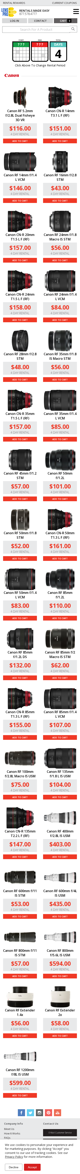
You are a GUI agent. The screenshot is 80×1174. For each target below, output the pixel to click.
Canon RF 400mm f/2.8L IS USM (60, 833)
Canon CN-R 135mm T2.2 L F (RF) (20, 833)
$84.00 (60, 307)
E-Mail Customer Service (60, 1132)
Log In (14, 21)
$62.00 (60, 665)
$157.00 (20, 248)
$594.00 (60, 963)
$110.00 (60, 605)
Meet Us (9, 1129)
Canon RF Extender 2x (60, 1012)
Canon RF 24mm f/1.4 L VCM (60, 296)
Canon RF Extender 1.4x (20, 1012)
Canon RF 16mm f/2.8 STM (60, 177)
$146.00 (20, 188)
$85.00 (60, 426)
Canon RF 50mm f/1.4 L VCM (20, 594)
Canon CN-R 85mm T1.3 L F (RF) (20, 714)
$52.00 (20, 546)
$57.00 (20, 486)
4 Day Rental (20, 134)
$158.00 (20, 307)
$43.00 (60, 188)
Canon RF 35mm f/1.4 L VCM (60, 415)
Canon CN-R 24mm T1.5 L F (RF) (20, 296)
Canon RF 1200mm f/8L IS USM (20, 1072)
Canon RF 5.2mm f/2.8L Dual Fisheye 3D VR (20, 115)
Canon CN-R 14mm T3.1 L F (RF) (60, 113)
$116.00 (20, 128)
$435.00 (60, 904)
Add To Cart (20, 140)
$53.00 (20, 904)
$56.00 (60, 248)
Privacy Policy (14, 1157)
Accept (32, 1167)
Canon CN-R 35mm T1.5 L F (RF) (20, 415)
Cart (65, 21)
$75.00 (20, 784)
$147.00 (20, 844)
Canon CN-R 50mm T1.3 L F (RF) (60, 535)
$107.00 (60, 725)
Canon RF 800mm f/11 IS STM (20, 952)
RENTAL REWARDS (14, 3)
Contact (40, 21)
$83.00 (20, 605)
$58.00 (60, 1023)
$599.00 (20, 1083)
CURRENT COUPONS (64, 3)
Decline (13, 1167)
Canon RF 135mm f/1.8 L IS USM (60, 773)
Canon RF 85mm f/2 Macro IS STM (60, 654)
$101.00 (60, 486)
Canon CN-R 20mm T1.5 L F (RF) (20, 236)
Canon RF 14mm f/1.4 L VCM (20, 177)
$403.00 (60, 844)
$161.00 (60, 546)
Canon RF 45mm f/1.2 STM (20, 475)
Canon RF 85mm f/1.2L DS (20, 654)
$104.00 (60, 784)
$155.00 (20, 725)
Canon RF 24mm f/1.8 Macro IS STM (60, 236)
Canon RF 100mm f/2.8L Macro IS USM (20, 773)
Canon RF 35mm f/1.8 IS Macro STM (60, 356)
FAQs (7, 1138)
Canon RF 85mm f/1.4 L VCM (60, 714)
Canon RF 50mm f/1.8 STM (20, 535)
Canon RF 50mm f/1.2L (60, 475)
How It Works (12, 1133)
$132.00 (20, 665)
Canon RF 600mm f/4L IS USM (60, 893)
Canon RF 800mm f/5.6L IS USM (60, 952)
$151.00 (60, 128)
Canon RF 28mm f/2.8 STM (20, 356)
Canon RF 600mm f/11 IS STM (20, 893)
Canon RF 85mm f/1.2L (60, 594)
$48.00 (20, 367)
